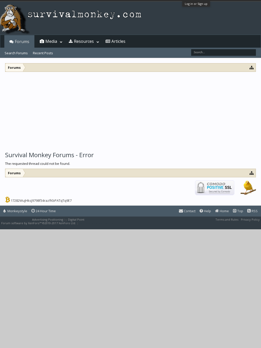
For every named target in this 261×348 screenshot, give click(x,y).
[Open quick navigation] (252, 67)
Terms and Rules (226, 219)
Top (240, 211)
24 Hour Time (45, 211)
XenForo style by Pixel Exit (97, 223)
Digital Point (76, 219)
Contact (189, 211)
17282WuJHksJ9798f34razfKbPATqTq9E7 (41, 200)
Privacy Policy (250, 219)
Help (207, 211)
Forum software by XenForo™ (38, 223)
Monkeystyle (17, 211)
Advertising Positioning (47, 219)
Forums (22, 41)
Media (51, 41)
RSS (254, 211)
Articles (118, 41)
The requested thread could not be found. (37, 163)
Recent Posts (43, 53)
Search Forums (16, 53)
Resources (84, 41)
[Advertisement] (130, 110)
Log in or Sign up (196, 4)
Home (224, 211)
